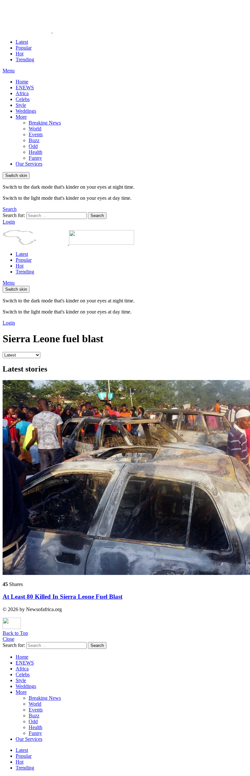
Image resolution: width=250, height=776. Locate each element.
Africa (22, 93)
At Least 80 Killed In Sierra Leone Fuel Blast (62, 596)
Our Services (29, 164)
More (21, 117)
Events (36, 134)
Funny (35, 158)
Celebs (23, 99)
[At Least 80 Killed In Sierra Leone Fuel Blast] (125, 478)
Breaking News (45, 122)
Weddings (26, 111)
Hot (19, 53)
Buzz (34, 140)
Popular (24, 48)
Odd (33, 146)
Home (22, 81)
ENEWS (25, 87)
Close (8, 639)
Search (97, 215)
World (35, 128)
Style (21, 105)
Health (35, 152)
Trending (25, 59)
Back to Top (15, 633)
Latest (22, 42)
